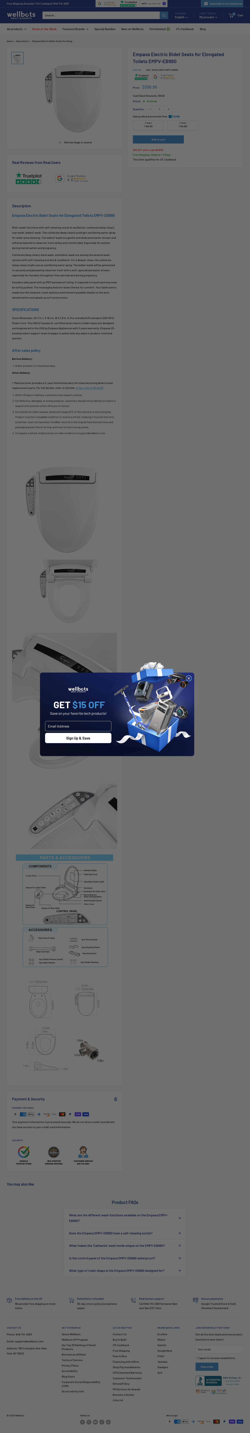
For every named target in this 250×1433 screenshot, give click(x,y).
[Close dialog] (188, 678)
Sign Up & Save (78, 738)
